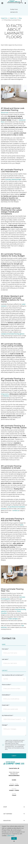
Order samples (13, 618)
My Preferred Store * (7, 715)
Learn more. (11, 835)
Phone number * (6, 684)
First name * (5, 649)
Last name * (5, 659)
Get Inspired (7, 813)
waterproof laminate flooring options (12, 334)
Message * (4, 725)
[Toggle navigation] (2, 3)
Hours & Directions (14, 775)
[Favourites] (22, 3)
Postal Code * (5, 705)
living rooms (5, 394)
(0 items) (25, 3)
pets (21, 525)
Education (7, 820)
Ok (14, 838)
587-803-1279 (14, 12)
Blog (20, 18)
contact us (15, 510)
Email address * (6, 694)
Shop (5, 807)
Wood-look (4, 112)
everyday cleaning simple (13, 179)
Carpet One (4, 18)
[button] (19, 3)
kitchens (6, 396)
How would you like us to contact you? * (12, 675)
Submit (14, 755)
